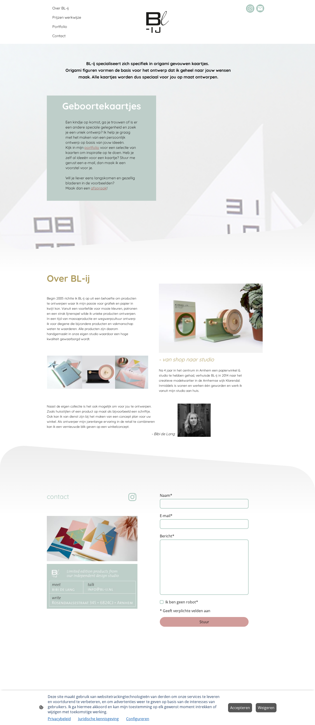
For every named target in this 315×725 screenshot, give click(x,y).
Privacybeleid (59, 718)
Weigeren (266, 707)
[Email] (260, 8)
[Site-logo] (157, 22)
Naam (166, 495)
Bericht (167, 536)
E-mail (166, 515)
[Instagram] (250, 8)
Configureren (137, 718)
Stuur (204, 621)
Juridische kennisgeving (98, 718)
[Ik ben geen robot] (161, 602)
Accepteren (240, 707)
